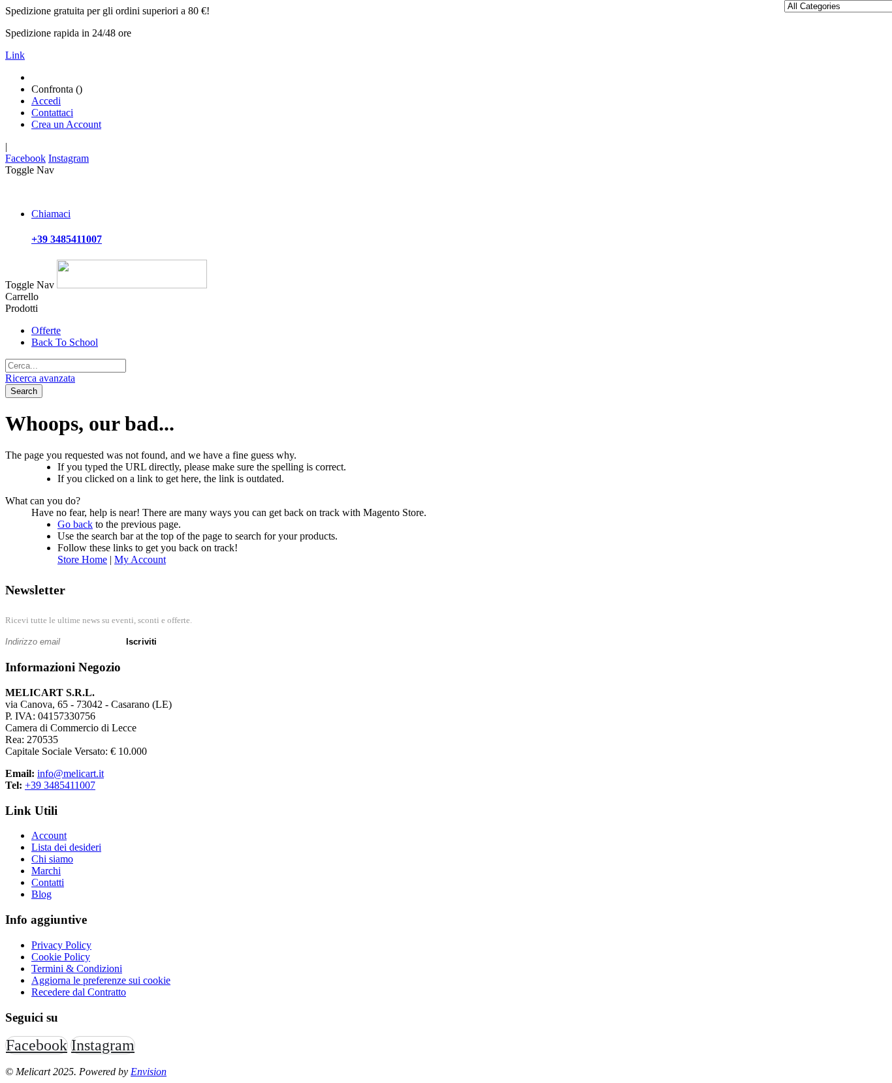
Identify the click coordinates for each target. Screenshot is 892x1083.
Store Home (82, 559)
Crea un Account (66, 124)
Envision (149, 1071)
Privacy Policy (61, 945)
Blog (41, 894)
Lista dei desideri (66, 847)
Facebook (25, 158)
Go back (75, 524)
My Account (140, 559)
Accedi (46, 100)
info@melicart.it (70, 773)
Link (15, 55)
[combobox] (65, 366)
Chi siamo (52, 858)
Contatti (47, 882)
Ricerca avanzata (40, 378)
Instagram (68, 158)
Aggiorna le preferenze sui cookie (100, 980)
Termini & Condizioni (76, 968)
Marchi (46, 870)
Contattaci (52, 112)
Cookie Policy (60, 956)
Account (49, 835)
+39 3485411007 (60, 785)
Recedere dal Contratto (78, 992)
